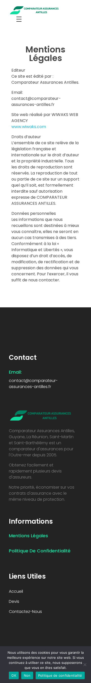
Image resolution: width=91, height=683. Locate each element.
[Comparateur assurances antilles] (40, 10)
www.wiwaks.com (28, 127)
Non (27, 675)
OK (13, 675)
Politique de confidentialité (60, 675)
